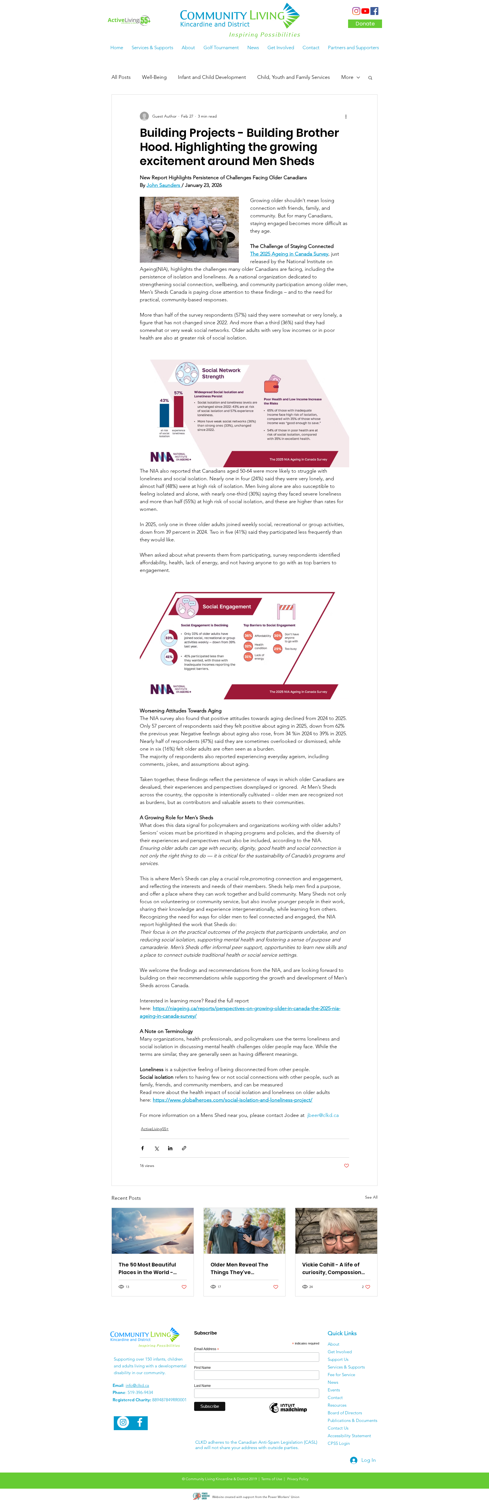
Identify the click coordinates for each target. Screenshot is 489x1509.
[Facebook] (374, 11)
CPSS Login (339, 1443)
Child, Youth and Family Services (293, 77)
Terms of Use (271, 1479)
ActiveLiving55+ (155, 1128)
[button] (370, 77)
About (333, 1344)
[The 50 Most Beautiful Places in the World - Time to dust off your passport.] (153, 1231)
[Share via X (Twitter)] (156, 1148)
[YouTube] (365, 11)
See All (371, 1197)
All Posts (121, 77)
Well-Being (154, 77)
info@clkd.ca (137, 1385)
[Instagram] (356, 11)
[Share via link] (184, 1148)
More (347, 77)
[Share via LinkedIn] (170, 1148)
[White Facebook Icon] (140, 1422)
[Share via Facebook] (142, 1148)
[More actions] (345, 116)
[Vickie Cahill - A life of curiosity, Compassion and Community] (336, 1231)
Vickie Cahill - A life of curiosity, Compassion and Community (331, 1268)
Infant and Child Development (212, 77)
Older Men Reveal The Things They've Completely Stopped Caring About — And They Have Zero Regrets (244, 1268)
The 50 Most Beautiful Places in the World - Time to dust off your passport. (147, 1268)
